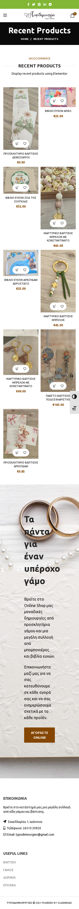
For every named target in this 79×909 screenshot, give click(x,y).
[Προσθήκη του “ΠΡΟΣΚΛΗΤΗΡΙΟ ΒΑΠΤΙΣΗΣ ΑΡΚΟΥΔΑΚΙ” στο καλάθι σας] (17, 452)
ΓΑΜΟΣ (8, 870)
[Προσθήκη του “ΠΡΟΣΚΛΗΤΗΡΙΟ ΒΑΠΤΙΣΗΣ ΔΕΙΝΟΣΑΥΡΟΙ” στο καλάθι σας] (17, 144)
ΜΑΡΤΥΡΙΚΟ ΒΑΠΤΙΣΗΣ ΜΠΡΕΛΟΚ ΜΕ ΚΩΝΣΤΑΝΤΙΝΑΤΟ (58, 237)
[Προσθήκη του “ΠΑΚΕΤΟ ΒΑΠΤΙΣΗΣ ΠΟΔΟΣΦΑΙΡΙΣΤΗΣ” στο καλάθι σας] (54, 386)
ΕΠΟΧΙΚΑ (9, 885)
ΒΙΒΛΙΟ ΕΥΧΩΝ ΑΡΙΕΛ (58, 110)
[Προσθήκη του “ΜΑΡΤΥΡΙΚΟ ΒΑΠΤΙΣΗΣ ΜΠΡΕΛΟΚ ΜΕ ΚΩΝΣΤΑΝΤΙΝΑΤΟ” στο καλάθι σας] (54, 223)
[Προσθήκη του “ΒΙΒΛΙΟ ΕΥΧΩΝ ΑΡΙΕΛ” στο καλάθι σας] (54, 101)
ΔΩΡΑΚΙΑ (9, 877)
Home (25, 39)
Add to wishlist (25, 144)
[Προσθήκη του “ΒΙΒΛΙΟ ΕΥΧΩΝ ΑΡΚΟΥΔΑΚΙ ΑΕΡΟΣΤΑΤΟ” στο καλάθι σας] (17, 270)
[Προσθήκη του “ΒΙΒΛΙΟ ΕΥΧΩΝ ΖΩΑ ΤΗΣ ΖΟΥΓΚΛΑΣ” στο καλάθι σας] (17, 188)
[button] (39, 735)
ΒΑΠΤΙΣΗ (9, 862)
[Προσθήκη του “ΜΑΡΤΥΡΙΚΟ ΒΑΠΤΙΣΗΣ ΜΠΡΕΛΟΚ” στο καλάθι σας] (54, 306)
